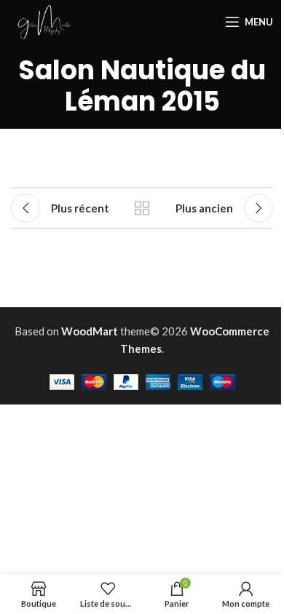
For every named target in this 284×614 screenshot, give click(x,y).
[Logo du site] (43, 20)
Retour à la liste (142, 208)
